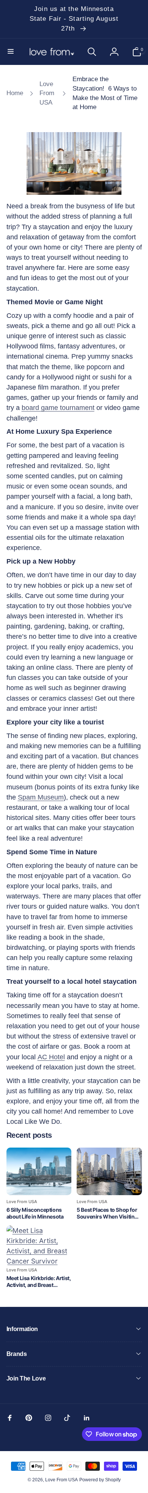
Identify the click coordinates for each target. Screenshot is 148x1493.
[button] (11, 52)
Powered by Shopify (100, 1479)
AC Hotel (51, 1057)
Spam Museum (41, 797)
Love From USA (61, 1479)
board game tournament (58, 407)
